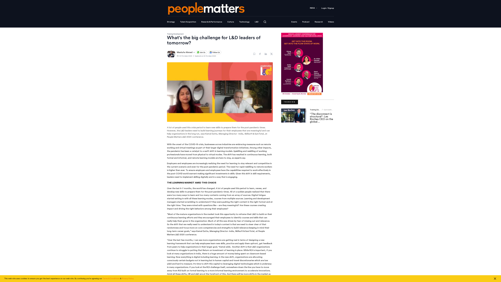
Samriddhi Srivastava (328, 111)
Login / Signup (327, 8)
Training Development (175, 34)
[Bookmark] (254, 54)
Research (319, 22)
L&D (256, 22)
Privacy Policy (128, 279)
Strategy (171, 22)
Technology (244, 22)
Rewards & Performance (211, 22)
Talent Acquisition (188, 22)
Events (294, 22)
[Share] (260, 54)
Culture (230, 22)
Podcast (305, 22)
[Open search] (265, 22)
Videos (331, 22)
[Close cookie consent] (495, 278)
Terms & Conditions (111, 279)
